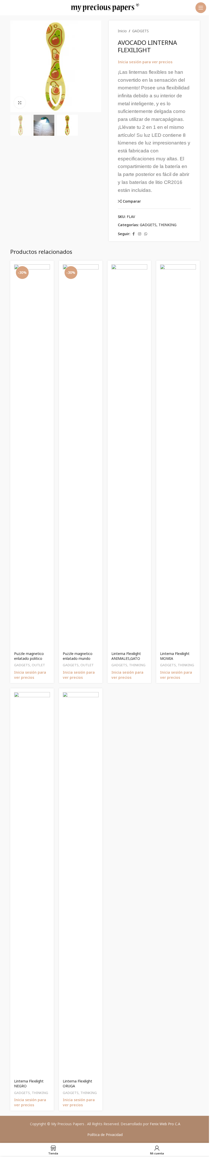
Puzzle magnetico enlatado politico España (29, 658)
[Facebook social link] (133, 234)
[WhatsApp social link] (146, 234)
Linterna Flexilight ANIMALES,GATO (126, 656)
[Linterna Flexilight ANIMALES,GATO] (129, 456)
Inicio (122, 30)
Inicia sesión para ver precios (145, 61)
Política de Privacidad (105, 1134)
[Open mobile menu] (201, 8)
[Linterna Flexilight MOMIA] (178, 456)
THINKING (167, 224)
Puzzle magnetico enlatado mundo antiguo (77, 658)
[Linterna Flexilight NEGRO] (32, 884)
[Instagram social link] (139, 234)
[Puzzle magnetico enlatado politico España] (32, 456)
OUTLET (38, 665)
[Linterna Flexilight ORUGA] (81, 884)
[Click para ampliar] (20, 102)
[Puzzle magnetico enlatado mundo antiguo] (81, 456)
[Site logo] (105, 7)
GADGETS (140, 30)
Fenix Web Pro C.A (165, 1123)
